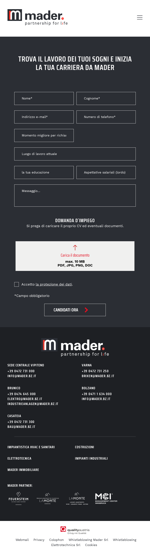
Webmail (22, 540)
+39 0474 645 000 (22, 393)
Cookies (91, 545)
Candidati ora (66, 309)
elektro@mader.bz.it (25, 398)
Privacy (38, 540)
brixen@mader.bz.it (98, 375)
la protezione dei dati (54, 284)
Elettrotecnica (19, 458)
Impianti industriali (91, 458)
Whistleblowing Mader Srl (88, 540)
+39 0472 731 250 (95, 371)
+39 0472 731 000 (21, 371)
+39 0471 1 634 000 (97, 393)
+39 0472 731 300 (21, 421)
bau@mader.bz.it (21, 426)
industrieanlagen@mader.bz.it (33, 403)
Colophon (56, 540)
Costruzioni (84, 447)
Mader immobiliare (23, 470)
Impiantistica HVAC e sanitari (31, 447)
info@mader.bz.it (22, 375)
